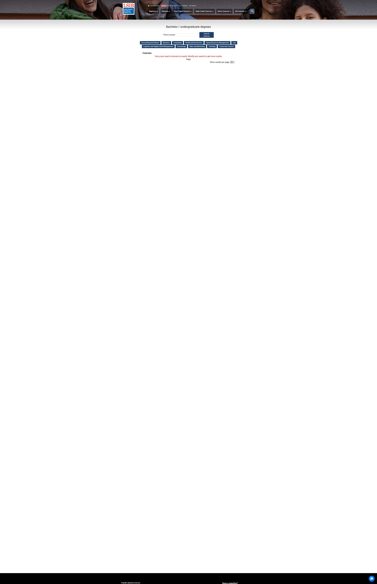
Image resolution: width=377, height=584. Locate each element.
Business (166, 43)
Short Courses (223, 11)
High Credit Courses (204, 11)
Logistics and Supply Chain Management (158, 46)
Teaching (212, 46)
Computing (177, 43)
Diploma (165, 11)
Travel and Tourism (226, 46)
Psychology (181, 46)
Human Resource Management (217, 43)
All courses (183, 5)
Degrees (152, 11)
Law (234, 43)
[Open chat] (372, 579)
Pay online (192, 5)
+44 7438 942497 (154, 5)
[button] (252, 11)
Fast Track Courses (182, 11)
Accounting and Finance (150, 43)
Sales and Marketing (197, 46)
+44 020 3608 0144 (170, 5)
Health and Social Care (193, 43)
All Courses (240, 11)
